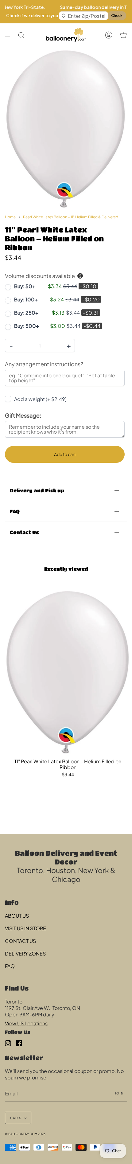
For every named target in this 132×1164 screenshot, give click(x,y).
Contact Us (24, 532)
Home (10, 217)
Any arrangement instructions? (44, 363)
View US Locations (26, 1023)
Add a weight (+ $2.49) (40, 399)
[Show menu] (9, 34)
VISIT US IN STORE (25, 928)
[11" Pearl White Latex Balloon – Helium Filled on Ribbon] (68, 670)
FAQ (15, 511)
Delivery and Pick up (37, 490)
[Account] (108, 34)
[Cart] (123, 34)
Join (119, 1093)
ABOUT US (17, 915)
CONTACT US (20, 941)
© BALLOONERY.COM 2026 (25, 1134)
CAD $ (15, 1118)
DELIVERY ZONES (25, 953)
